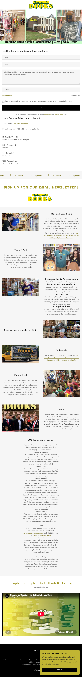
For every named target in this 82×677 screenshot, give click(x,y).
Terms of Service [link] (58, 114)
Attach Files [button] (8, 95)
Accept (59, 669)
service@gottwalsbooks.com (34, 533)
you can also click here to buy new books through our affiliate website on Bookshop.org (61, 235)
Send (41, 108)
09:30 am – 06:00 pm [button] (20, 123)
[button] (3, 96)
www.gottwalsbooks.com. (43, 535)
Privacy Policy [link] (48, 114)
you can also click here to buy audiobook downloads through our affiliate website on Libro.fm (61, 358)
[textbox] (41, 57)
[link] (41, 5)
